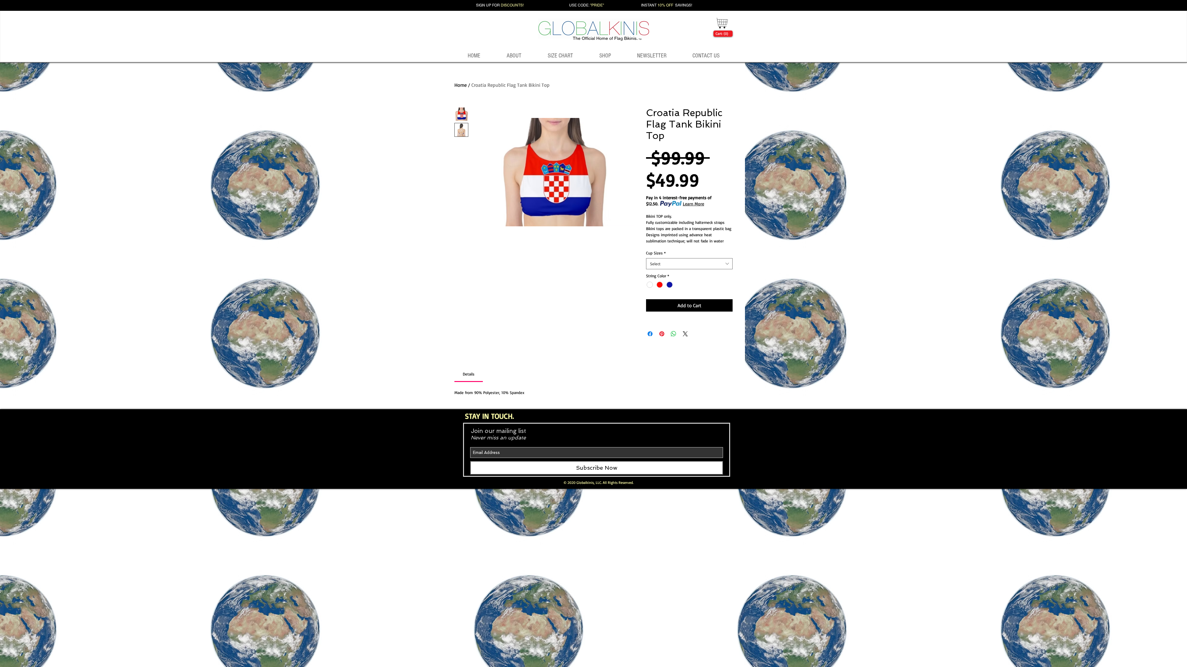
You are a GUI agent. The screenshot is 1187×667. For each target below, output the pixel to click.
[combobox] (689, 263)
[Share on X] (685, 334)
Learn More (693, 203)
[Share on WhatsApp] (673, 334)
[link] (722, 33)
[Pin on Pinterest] (662, 334)
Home (460, 85)
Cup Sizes (656, 252)
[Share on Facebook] (650, 334)
